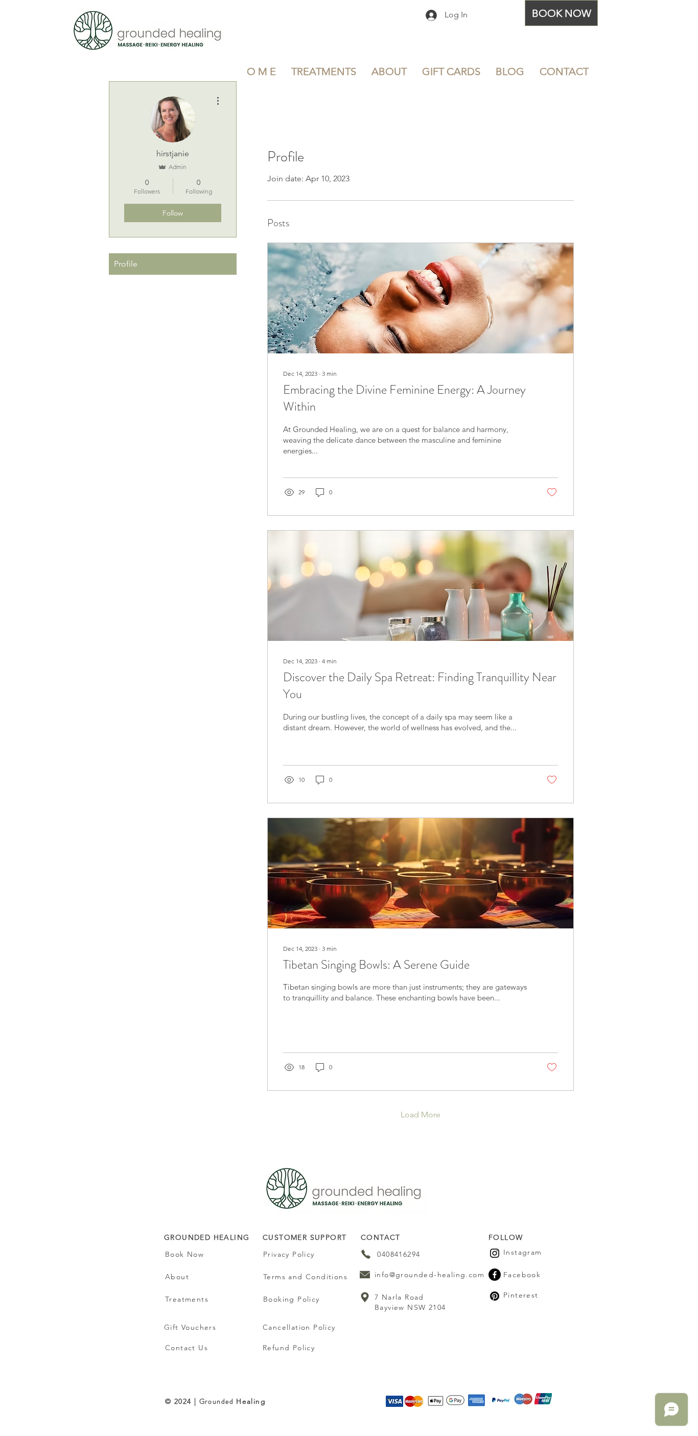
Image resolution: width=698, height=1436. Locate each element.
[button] (324, 71)
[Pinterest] (494, 1296)
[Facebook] (494, 1275)
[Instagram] (494, 1253)
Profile (125, 264)
